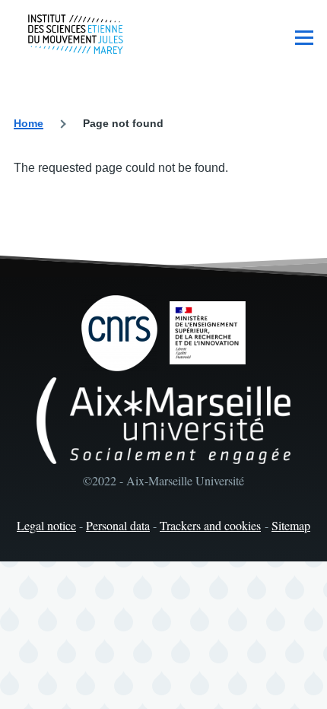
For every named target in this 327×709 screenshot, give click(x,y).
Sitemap (290, 525)
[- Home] (76, 34)
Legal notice (46, 525)
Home (28, 123)
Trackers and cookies (210, 525)
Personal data (118, 525)
